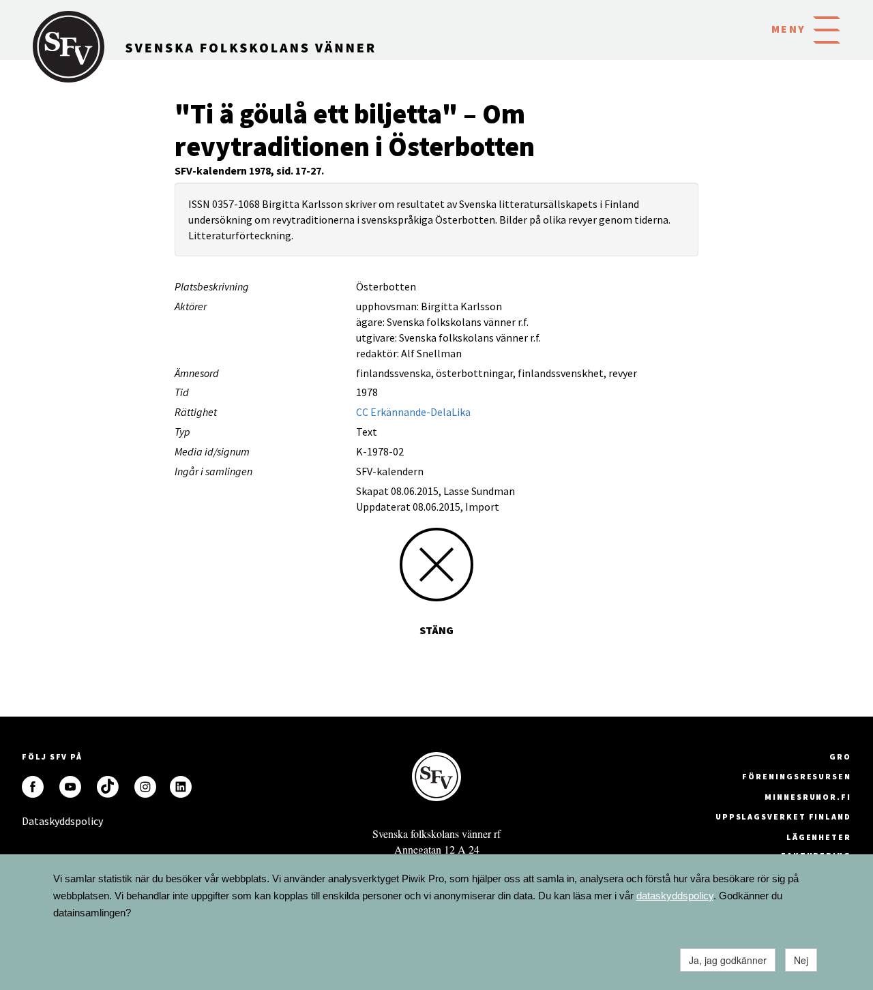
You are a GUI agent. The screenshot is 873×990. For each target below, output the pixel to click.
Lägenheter (818, 837)
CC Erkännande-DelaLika (413, 412)
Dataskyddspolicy (33, 821)
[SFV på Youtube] (70, 787)
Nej (801, 960)
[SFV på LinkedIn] (181, 787)
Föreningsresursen (796, 776)
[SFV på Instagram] (145, 787)
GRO (840, 756)
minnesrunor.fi (808, 797)
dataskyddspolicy (674, 895)
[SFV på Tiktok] (108, 787)
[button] (826, 28)
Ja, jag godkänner (728, 960)
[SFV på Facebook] (33, 787)
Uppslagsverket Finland (783, 816)
